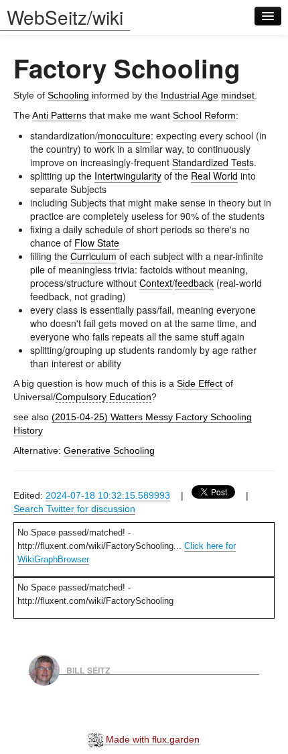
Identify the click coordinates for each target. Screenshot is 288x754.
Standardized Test (210, 162)
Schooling (68, 95)
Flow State (96, 242)
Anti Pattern (57, 115)
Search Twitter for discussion (74, 508)
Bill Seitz (88, 669)
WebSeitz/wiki (65, 16)
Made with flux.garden (151, 739)
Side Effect (199, 383)
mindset (238, 95)
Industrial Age (189, 95)
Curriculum (93, 256)
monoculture (124, 135)
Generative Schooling (109, 450)
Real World (214, 175)
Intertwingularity (127, 175)
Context (155, 283)
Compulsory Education (103, 396)
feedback (194, 283)
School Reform (204, 115)
